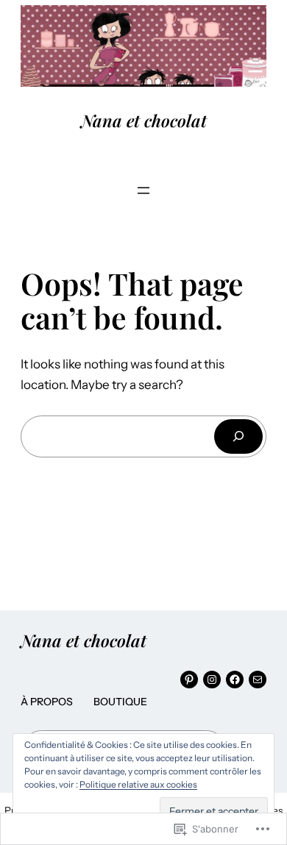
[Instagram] (212, 679)
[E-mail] (257, 679)
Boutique (120, 701)
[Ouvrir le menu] (143, 190)
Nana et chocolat (144, 120)
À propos (47, 701)
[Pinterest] (189, 679)
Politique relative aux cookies (138, 784)
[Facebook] (235, 679)
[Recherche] (238, 436)
